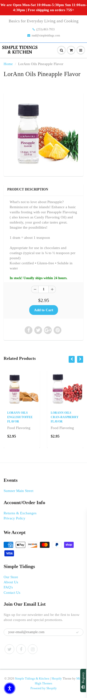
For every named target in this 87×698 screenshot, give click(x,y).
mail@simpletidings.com (46, 35)
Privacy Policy (14, 518)
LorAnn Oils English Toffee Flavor (20, 417)
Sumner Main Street (18, 491)
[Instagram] (32, 649)
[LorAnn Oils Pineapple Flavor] (43, 133)
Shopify (56, 678)
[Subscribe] (77, 632)
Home (8, 64)
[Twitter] (9, 649)
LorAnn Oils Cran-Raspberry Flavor (65, 417)
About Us (11, 582)
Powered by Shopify (43, 688)
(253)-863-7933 (45, 29)
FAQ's (8, 587)
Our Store (11, 577)
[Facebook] (21, 649)
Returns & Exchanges (20, 513)
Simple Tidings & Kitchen (32, 678)
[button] (9, 688)
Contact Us (12, 593)
